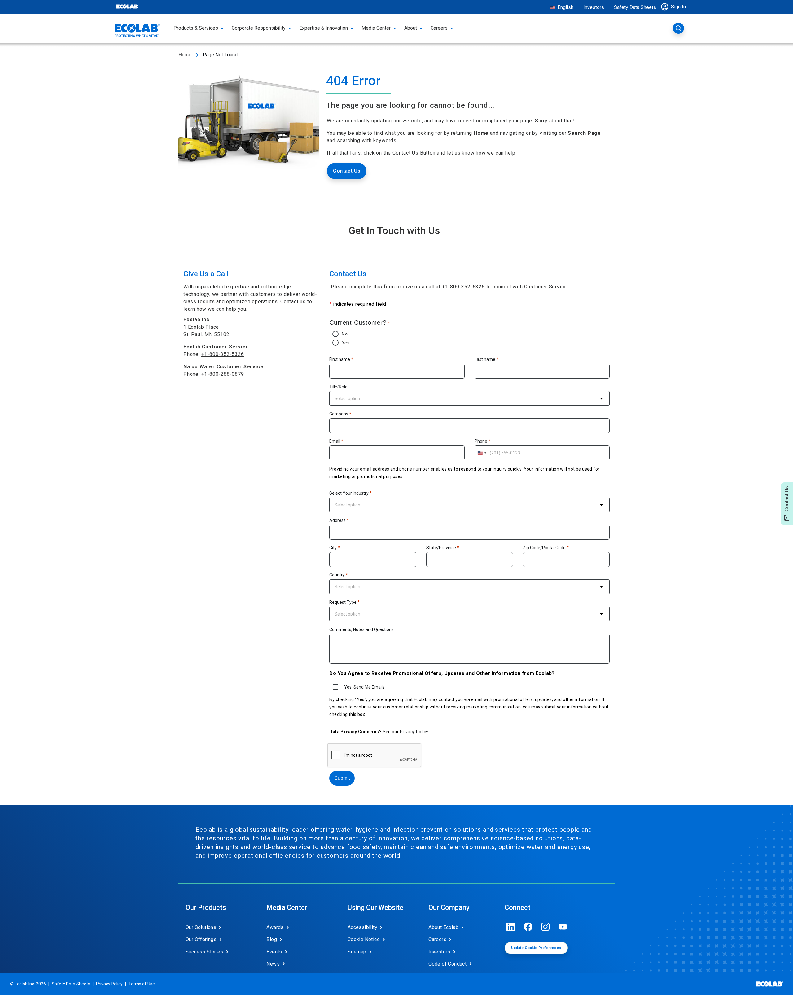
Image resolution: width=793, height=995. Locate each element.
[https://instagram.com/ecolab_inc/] (545, 926)
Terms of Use (142, 983)
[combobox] (469, 398)
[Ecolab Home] (137, 30)
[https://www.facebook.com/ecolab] (528, 926)
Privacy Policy (414, 731)
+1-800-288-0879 (222, 374)
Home (184, 55)
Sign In (678, 7)
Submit (342, 778)
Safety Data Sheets (635, 7)
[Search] (678, 28)
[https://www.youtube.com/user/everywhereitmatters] (563, 926)
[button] (675, 7)
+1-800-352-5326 (222, 354)
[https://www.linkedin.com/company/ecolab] (510, 926)
